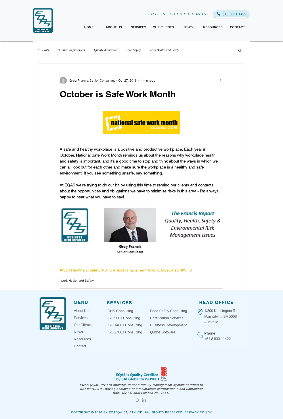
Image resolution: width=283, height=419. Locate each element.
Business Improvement (71, 50)
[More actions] (220, 80)
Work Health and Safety (164, 50)
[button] (240, 50)
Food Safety (133, 50)
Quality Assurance (105, 50)
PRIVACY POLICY (198, 412)
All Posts (43, 50)
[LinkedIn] (144, 400)
